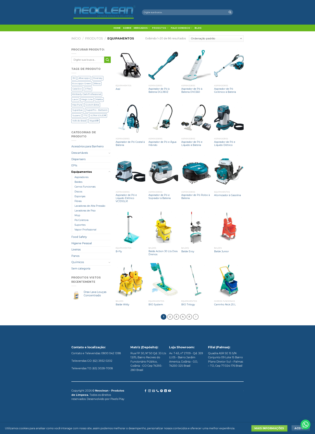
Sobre (127, 28)
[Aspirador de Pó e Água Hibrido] (163, 118)
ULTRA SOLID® (98, 115)
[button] (305, 424)
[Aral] (130, 65)
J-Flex (88, 89)
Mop (77, 215)
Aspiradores (81, 177)
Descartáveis (79, 152)
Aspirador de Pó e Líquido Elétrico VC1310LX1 (126, 198)
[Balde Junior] (229, 227)
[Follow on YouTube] (169, 390)
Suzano (76, 115)
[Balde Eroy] (196, 227)
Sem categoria (80, 268)
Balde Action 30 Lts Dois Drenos (163, 253)
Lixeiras (76, 249)
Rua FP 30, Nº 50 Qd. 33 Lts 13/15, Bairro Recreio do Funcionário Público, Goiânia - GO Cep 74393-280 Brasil (148, 362)
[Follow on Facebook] (145, 390)
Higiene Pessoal (81, 243)
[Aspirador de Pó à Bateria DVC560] (196, 65)
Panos (75, 255)
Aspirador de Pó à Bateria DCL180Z (158, 90)
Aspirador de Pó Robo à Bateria (195, 197)
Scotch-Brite (92, 105)
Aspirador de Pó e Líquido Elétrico (224, 143)
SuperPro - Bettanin (96, 110)
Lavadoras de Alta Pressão (89, 205)
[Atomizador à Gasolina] (229, 171)
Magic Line (87, 99)
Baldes (78, 181)
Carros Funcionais (84, 186)
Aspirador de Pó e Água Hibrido (162, 143)
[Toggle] (109, 153)
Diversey (97, 78)
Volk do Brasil (79, 120)
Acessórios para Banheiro (87, 146)
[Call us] (157, 390)
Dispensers (78, 159)
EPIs (74, 165)
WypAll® (94, 120)
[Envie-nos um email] (153, 390)
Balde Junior (221, 251)
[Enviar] (230, 12)
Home (117, 28)
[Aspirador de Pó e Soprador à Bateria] (163, 171)
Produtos (159, 28)
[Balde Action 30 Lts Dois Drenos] (163, 227)
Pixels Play (117, 399)
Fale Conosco (180, 28)
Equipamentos (81, 171)
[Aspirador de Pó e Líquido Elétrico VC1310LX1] (130, 171)
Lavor (75, 99)
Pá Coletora (81, 220)
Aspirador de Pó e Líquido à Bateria (191, 143)
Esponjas (79, 196)
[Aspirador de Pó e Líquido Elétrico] (229, 118)
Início (76, 38)
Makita (99, 99)
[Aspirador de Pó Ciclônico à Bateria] (229, 65)
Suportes (79, 224)
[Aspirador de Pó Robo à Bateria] (196, 171)
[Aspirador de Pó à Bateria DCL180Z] (163, 65)
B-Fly (119, 251)
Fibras (78, 201)
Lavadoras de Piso (85, 210)
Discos (78, 191)
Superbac (77, 110)
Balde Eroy (187, 251)
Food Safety (79, 236)
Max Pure (77, 105)
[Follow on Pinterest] (161, 390)
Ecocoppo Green (81, 83)
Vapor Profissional (85, 229)
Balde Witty (122, 304)
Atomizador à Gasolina (227, 195)
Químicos (77, 262)
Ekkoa (97, 83)
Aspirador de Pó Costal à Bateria (130, 143)
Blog (198, 28)
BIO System (155, 304)
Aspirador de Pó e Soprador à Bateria (159, 197)
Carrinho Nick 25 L (225, 304)
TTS (85, 115)
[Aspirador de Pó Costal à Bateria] (130, 118)
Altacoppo (84, 78)
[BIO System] (163, 280)
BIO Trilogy (188, 304)
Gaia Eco (77, 89)
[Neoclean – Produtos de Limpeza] (104, 12)
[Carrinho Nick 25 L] (229, 280)
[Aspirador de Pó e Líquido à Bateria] (196, 118)
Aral (118, 89)
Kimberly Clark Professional (86, 94)
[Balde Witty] (130, 280)
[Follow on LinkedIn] (165, 390)
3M (73, 78)
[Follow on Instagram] (149, 390)
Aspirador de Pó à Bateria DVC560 (191, 90)
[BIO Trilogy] (196, 280)
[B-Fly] (130, 227)
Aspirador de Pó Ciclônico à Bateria (225, 90)
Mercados (141, 28)
